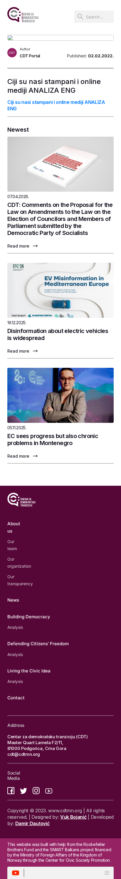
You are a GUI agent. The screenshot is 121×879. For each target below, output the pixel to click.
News (13, 600)
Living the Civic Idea (29, 671)
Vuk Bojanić (73, 817)
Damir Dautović (32, 823)
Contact (16, 698)
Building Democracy (28, 616)
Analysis (15, 627)
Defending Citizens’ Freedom (38, 643)
